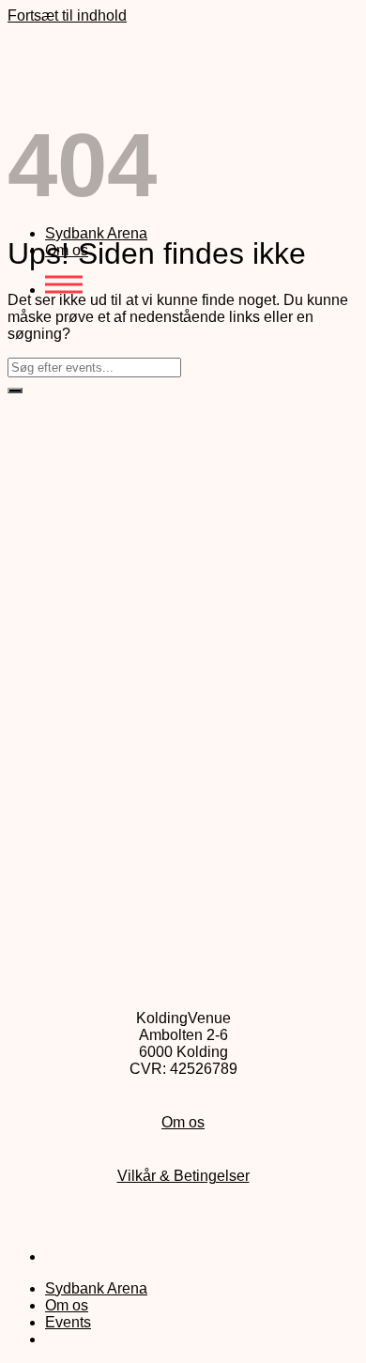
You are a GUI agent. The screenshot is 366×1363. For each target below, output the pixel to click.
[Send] (15, 390)
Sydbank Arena (96, 233)
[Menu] (64, 290)
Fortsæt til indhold (67, 15)
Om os (183, 1122)
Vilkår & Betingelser (183, 1176)
